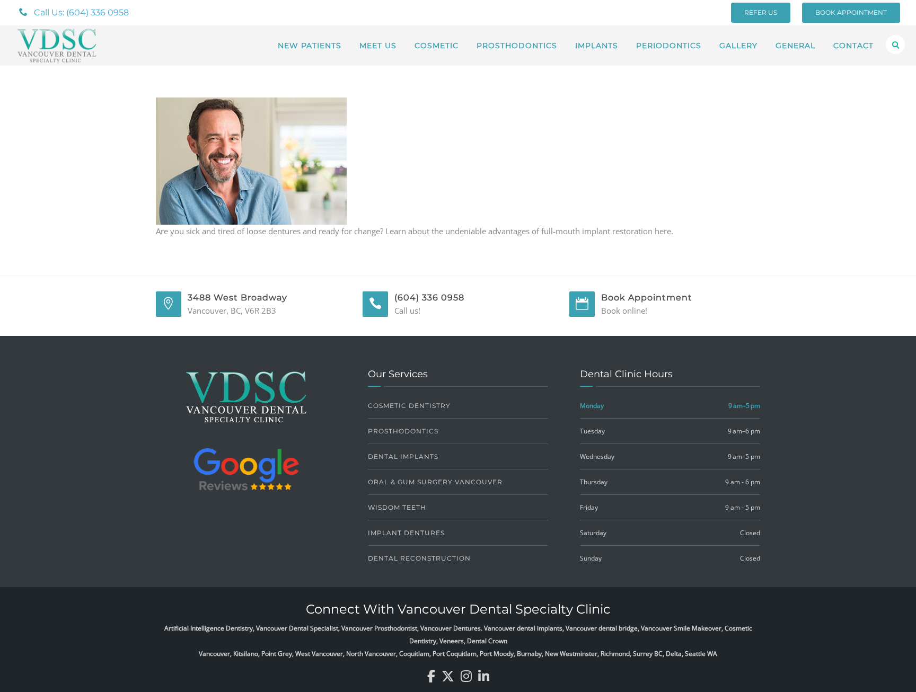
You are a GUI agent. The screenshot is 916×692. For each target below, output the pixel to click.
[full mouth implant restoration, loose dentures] (251, 160)
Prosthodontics (517, 45)
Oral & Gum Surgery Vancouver (435, 482)
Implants (596, 45)
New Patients (309, 45)
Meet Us (378, 45)
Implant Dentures (406, 533)
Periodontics (668, 45)
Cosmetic (437, 45)
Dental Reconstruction (419, 558)
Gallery (738, 45)
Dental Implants (403, 456)
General (795, 45)
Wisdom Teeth (397, 507)
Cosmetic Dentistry (409, 406)
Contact (853, 45)
